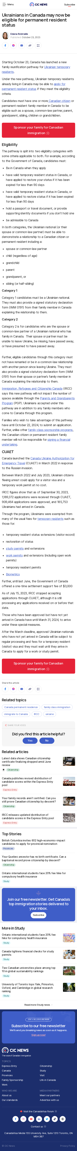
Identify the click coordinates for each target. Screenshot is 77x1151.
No (47, 740)
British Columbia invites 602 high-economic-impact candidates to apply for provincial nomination (33, 842)
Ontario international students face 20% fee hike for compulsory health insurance (34, 875)
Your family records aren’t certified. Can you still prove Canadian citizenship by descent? (29, 800)
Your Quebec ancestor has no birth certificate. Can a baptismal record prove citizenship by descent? (34, 858)
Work (4, 1084)
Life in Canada (48, 1079)
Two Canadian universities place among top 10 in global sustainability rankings (29, 969)
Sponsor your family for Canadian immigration (38, 130)
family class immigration (57, 707)
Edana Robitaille (19, 33)
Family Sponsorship (12, 1079)
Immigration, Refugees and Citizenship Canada (32, 388)
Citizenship (12, 769)
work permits (14, 555)
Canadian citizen (59, 101)
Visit (42, 1075)
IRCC (36, 714)
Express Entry (10, 789)
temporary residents (50, 519)
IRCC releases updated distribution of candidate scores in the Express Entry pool (28, 816)
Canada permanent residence (21, 707)
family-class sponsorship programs (50, 430)
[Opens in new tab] (16, 1119)
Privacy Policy (67, 1145)
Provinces (8, 848)
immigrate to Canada (16, 714)
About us (7, 1095)
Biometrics (13, 574)
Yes (30, 740)
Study (6, 881)
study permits (15, 548)
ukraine (50, 714)
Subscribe (69, 4)
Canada (6, 1070)
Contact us (37, 1126)
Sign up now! (38, 1034)
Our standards (10, 1099)
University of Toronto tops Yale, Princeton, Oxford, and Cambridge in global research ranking (28, 988)
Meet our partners (50, 1095)
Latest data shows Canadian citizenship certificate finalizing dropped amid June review (26, 762)
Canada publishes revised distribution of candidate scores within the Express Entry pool (27, 782)
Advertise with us (49, 1099)
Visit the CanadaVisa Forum (38, 1111)
